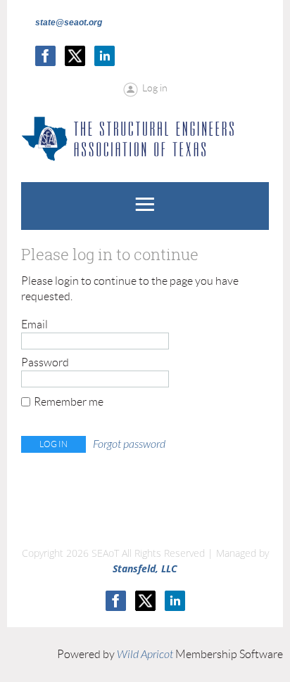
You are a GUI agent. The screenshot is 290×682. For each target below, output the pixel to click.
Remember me (68, 402)
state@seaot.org (68, 22)
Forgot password (129, 444)
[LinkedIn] (104, 56)
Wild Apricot (145, 654)
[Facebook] (45, 56)
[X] (75, 56)
